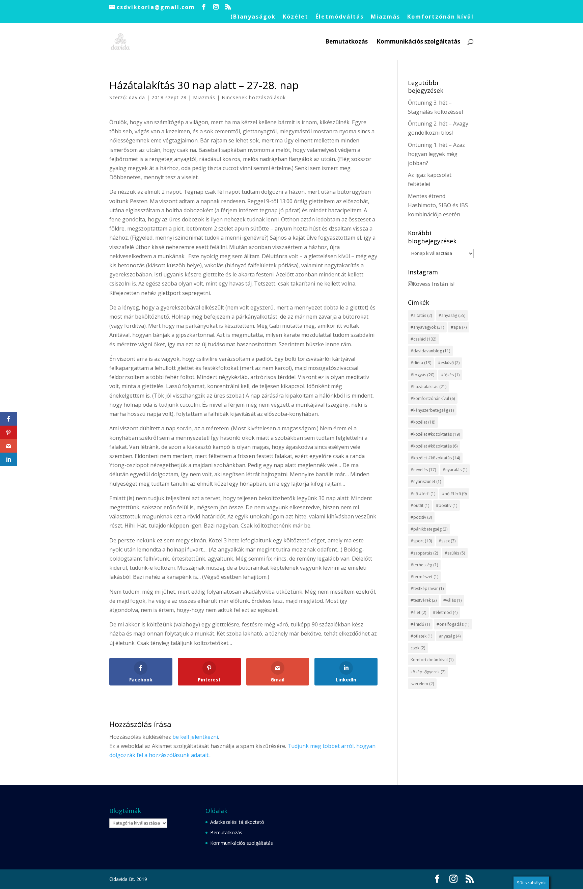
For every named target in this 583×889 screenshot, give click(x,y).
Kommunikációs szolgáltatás (418, 42)
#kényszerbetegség (432, 410)
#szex (447, 541)
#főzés (450, 375)
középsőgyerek (428, 672)
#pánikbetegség (429, 529)
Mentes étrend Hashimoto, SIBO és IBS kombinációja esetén (438, 205)
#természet (424, 577)
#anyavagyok (427, 327)
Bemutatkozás (346, 42)
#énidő (420, 624)
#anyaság (452, 315)
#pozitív (421, 517)
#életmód (445, 612)
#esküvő (449, 363)
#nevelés (423, 470)
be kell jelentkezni (195, 736)
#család (423, 339)
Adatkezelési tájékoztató (237, 822)
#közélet (423, 422)
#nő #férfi (423, 493)
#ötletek (421, 636)
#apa (459, 327)
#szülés (455, 553)
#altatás (421, 315)
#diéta (421, 363)
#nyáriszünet (426, 481)
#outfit (420, 505)
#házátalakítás (428, 386)
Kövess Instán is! (433, 284)
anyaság (450, 636)
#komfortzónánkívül (433, 398)
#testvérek (424, 600)
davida (137, 97)
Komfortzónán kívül (440, 17)
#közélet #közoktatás (435, 434)
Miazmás (385, 17)
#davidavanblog (430, 351)
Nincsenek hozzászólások (254, 97)
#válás (452, 600)
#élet (418, 612)
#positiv (446, 505)
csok (418, 648)
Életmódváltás (339, 17)
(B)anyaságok (253, 17)
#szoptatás (424, 553)
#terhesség (424, 565)
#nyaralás (455, 470)
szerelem (422, 683)
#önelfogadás (453, 624)
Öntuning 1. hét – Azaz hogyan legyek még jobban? (436, 154)
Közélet (295, 17)
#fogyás (422, 375)
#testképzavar (427, 588)
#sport (421, 541)
